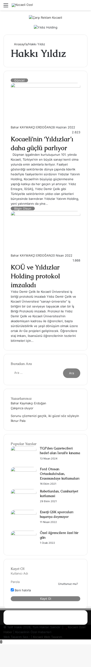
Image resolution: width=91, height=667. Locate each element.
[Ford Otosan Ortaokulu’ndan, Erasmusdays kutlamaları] (23, 470)
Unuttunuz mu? (68, 584)
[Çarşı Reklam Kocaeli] (45, 17)
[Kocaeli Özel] (22, 5)
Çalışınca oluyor (22, 408)
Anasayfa (20, 44)
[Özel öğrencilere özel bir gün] (23, 534)
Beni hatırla (22, 590)
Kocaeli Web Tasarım (47, 637)
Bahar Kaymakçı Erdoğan (28, 403)
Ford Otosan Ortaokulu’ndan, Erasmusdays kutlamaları (59, 473)
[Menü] (6, 7)
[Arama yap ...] (85, 7)
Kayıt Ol (45, 598)
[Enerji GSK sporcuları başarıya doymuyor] (23, 513)
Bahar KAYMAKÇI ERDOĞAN (31, 127)
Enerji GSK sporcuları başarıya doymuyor (56, 514)
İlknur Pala (18, 421)
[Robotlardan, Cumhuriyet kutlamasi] (23, 492)
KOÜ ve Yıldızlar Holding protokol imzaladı (35, 276)
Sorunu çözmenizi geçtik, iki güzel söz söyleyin (45, 416)
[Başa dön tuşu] (1, 642)
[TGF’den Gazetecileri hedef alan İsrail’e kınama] (23, 450)
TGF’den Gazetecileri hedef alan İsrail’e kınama (60, 450)
